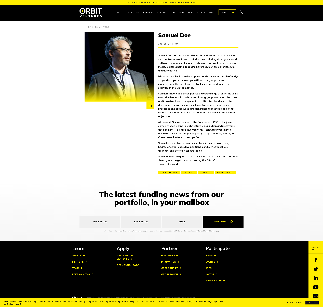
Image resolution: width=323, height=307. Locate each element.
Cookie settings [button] (294, 302)
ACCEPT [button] (312, 303)
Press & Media (81, 274)
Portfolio (134, 12)
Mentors (162, 12)
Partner (169, 248)
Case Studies (169, 268)
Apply (211, 12)
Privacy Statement (124, 231)
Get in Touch (169, 274)
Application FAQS (128, 265)
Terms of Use (137, 231)
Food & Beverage (169, 173)
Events (201, 12)
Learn (78, 248)
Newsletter (214, 280)
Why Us (121, 12)
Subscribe (219, 221)
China (206, 173)
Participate (218, 248)
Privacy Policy (196, 231)
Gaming (188, 173)
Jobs (181, 12)
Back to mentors (98, 27)
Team (173, 12)
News (191, 12)
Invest (225, 12)
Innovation (168, 261)
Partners (148, 12)
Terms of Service (209, 231)
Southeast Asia (225, 173)
